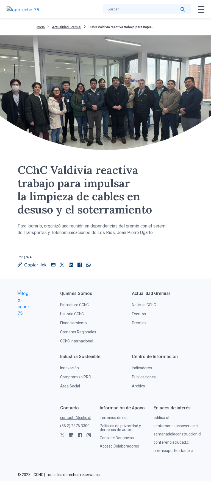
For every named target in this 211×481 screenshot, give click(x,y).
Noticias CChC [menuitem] (144, 305)
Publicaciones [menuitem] (144, 377)
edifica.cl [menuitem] (161, 418)
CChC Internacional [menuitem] (76, 341)
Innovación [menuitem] (69, 368)
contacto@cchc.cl (75, 417)
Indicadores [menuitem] (142, 368)
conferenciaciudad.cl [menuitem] (172, 442)
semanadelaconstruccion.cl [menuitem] (177, 434)
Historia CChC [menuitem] (72, 314)
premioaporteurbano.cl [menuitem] (173, 450)
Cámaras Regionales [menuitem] (78, 332)
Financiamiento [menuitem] (73, 323)
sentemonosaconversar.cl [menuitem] (176, 426)
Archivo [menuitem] (138, 386)
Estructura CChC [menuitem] (74, 305)
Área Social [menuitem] (70, 386)
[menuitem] (76, 293)
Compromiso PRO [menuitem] (75, 377)
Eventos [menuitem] (139, 314)
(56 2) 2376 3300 (75, 426)
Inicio (41, 27)
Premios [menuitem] (139, 323)
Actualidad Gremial (66, 27)
